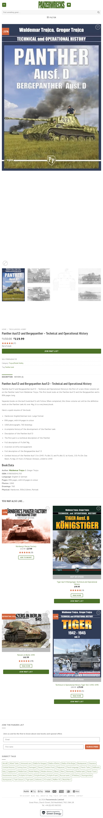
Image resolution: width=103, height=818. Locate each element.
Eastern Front (49, 767)
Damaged (32, 767)
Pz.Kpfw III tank (40, 775)
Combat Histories (9, 767)
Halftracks (96, 767)
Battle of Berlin (54, 763)
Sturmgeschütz (87, 775)
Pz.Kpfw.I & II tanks (25, 775)
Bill (37, 796)
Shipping (71, 796)
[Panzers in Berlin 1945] (26, 629)
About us (44, 796)
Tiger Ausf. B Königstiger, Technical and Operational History (77, 583)
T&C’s (56, 796)
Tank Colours (18, 780)
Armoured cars (26, 763)
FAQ (50, 796)
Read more (77, 595)
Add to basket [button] (26, 557)
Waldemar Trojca (16, 470)
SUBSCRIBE (92, 747)
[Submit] (98, 12)
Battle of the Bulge (68, 763)
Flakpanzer (60, 767)
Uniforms (38, 780)
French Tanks (85, 767)
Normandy (70, 771)
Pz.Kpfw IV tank (52, 775)
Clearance (92, 763)
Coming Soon (22, 767)
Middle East (22, 771)
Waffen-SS (56, 780)
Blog (33, 796)
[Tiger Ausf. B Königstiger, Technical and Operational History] (77, 540)
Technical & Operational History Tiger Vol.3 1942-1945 (77, 685)
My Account (25, 796)
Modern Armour (46, 771)
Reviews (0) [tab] (19, 377)
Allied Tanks (14, 763)
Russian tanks (65, 775)
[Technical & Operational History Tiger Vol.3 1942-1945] (77, 643)
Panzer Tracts (91, 771)
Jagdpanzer (12, 771)
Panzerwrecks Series (10, 775)
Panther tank (9, 367)
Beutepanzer (82, 763)
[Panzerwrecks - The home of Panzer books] (51, 4)
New (62, 771)
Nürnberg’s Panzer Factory (26, 546)
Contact (79, 796)
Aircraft (5, 763)
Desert (40, 767)
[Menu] (4, 5)
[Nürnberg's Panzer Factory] (26, 524)
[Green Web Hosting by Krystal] (51, 812)
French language (73, 767)
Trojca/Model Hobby (17, 329)
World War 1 (67, 780)
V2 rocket (47, 780)
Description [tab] (7, 377)
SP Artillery (75, 775)
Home (4, 329)
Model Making (34, 771)
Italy (4, 771)
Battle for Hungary (40, 763)
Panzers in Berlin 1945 (26, 655)
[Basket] (69, 5)
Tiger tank (29, 780)
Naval (57, 771)
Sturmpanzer (7, 780)
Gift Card (63, 796)
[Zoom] (5, 263)
